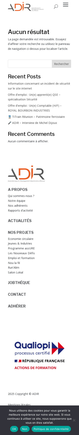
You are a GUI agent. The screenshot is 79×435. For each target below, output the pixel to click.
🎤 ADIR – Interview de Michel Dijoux (32, 123)
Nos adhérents (18, 205)
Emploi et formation (21, 258)
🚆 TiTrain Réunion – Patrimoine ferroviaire (36, 117)
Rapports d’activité (20, 210)
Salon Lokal (15, 272)
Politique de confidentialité (51, 429)
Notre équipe (16, 201)
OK (14, 429)
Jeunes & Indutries (20, 243)
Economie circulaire (20, 239)
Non (25, 429)
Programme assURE (21, 248)
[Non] (74, 420)
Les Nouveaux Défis (21, 253)
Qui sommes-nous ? (21, 196)
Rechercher (61, 64)
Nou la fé (14, 263)
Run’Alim (13, 267)
